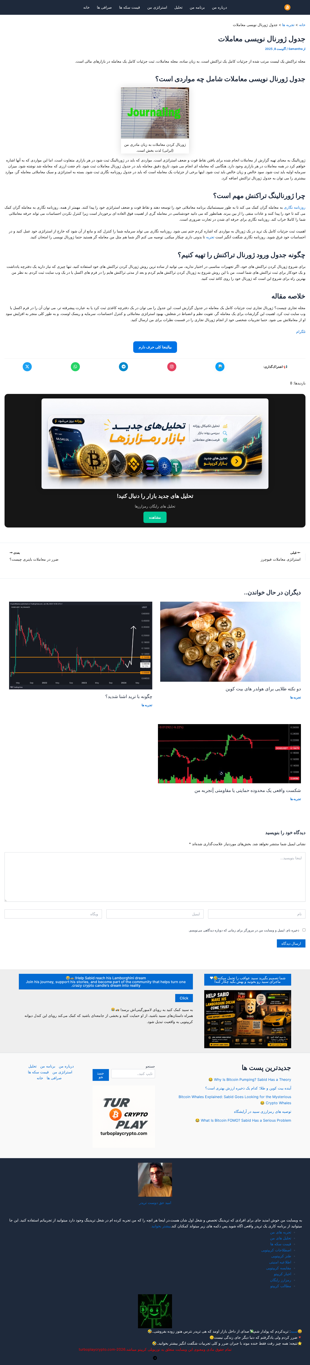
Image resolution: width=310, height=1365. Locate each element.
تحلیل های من (280, 1238)
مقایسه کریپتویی (278, 1268)
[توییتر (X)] (27, 366)
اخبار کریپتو (282, 1274)
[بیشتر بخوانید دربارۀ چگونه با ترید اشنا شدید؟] (80, 645)
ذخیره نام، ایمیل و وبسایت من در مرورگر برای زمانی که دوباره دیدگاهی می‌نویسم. (244, 930)
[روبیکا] (219, 366)
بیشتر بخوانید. (167, 1343)
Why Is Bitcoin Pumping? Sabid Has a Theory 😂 (249, 1079)
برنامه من (197, 7)
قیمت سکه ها (129, 7)
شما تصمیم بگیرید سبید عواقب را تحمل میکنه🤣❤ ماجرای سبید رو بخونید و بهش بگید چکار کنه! (247, 980)
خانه (86, 7)
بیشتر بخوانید (161, 1226)
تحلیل (178, 7)
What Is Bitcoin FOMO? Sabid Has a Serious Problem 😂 (243, 1120)
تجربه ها (295, 697)
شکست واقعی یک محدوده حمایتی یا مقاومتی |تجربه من (247, 790)
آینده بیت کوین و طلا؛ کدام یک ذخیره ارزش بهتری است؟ (248, 1088)
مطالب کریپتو (280, 1286)
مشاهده (155, 517)
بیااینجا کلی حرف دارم (155, 347)
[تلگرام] (123, 366)
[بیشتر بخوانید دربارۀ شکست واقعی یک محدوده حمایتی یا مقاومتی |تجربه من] (229, 753)
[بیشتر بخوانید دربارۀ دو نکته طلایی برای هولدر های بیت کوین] (230, 641)
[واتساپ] (75, 366)
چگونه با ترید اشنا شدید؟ (128, 696)
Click (184, 998)
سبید (294, 1331)
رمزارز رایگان (280, 1280)
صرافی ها (104, 7)
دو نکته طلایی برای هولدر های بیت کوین (263, 688)
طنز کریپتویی (281, 1256)
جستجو (150, 1066)
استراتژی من (157, 7)
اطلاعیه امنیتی (280, 1262)
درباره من (219, 7)
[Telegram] (155, 1358)
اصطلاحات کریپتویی (276, 1250)
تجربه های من (280, 1232)
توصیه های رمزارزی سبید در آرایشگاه (262, 1111)
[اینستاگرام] (171, 366)
